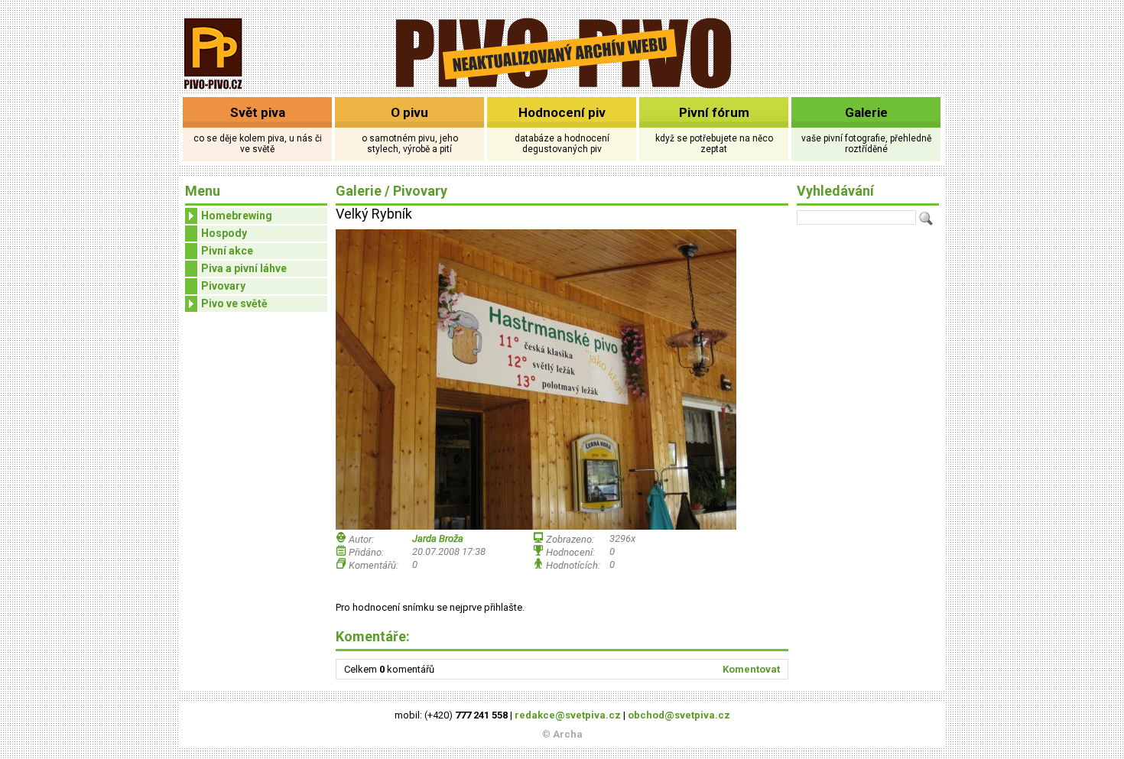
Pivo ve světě (234, 303)
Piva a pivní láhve (244, 268)
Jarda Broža (437, 538)
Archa (568, 734)
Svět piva (257, 112)
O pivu (409, 112)
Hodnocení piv (562, 112)
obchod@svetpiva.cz (679, 715)
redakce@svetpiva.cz (568, 715)
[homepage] (562, 86)
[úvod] (214, 90)
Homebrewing (236, 215)
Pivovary (223, 286)
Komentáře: (373, 636)
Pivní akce (227, 251)
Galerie (866, 112)
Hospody (224, 233)
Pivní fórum (714, 112)
